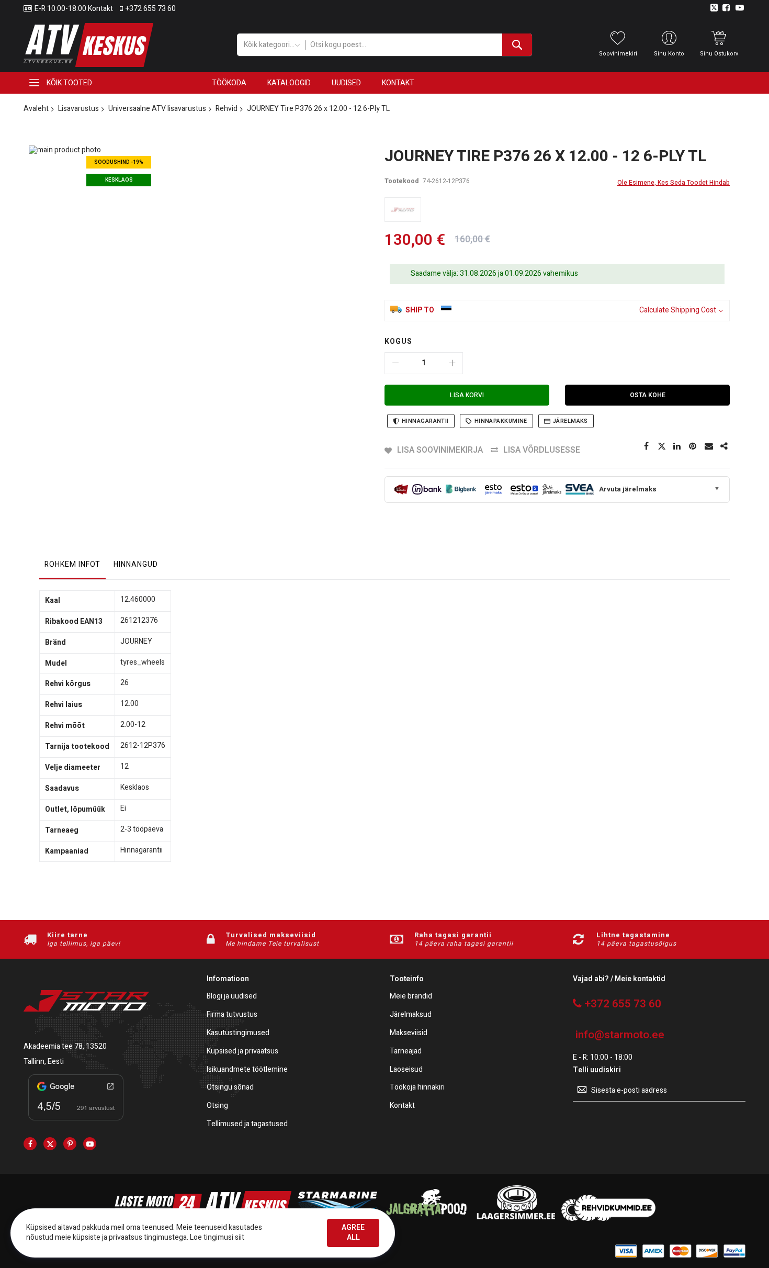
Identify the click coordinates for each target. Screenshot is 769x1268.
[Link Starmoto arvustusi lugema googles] (76, 1122)
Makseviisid (408, 1033)
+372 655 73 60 (151, 9)
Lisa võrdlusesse (541, 450)
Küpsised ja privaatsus (242, 1052)
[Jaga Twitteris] (662, 446)
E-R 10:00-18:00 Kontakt (74, 9)
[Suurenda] (452, 363)
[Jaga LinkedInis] (677, 446)
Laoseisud (406, 1070)
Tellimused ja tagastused (247, 1124)
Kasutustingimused (238, 1033)
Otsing (217, 1106)
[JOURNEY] (402, 209)
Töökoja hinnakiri (417, 1088)
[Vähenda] (395, 363)
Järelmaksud (411, 1015)
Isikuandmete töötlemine (247, 1070)
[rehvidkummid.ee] (608, 1219)
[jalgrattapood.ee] (426, 1219)
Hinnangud (136, 564)
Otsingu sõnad (230, 1088)
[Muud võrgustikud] (724, 446)
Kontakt (402, 1106)
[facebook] (30, 1143)
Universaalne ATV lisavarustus (157, 108)
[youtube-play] (89, 1143)
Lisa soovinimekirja (440, 450)
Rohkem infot (72, 564)
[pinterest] (69, 1143)
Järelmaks (570, 421)
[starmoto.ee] (88, 45)
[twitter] (49, 1143)
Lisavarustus (78, 108)
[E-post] (709, 446)
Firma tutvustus (232, 1015)
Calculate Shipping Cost (677, 311)
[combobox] (418, 44)
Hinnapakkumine (500, 421)
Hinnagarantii (425, 421)
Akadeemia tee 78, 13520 (65, 1046)
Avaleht (36, 108)
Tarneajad (406, 1052)
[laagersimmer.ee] (516, 1219)
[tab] (72, 567)
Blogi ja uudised (232, 997)
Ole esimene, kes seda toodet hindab (673, 182)
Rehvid (227, 108)
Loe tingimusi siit (217, 1237)
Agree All (353, 1232)
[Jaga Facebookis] (646, 446)
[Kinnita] (693, 446)
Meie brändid (411, 997)
